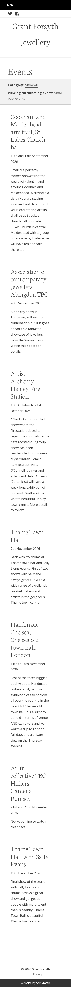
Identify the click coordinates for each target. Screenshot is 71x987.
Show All (31, 85)
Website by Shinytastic (35, 983)
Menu (10, 5)
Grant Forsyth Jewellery (35, 33)
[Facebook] (17, 14)
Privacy (37, 974)
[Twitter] (10, 14)
